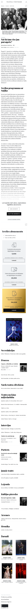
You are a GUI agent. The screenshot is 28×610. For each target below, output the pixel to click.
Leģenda (3, 37)
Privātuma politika (6, 597)
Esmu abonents (14, 208)
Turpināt (14, 260)
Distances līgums (6, 602)
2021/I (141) (16, 47)
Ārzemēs (5, 515)
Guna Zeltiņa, (7, 47)
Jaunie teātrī (7, 470)
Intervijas (6, 425)
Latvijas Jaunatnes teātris (14, 219)
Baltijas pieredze (9, 494)
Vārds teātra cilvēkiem (12, 384)
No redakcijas (8, 350)
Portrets (5, 449)
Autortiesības (5, 599)
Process (5, 360)
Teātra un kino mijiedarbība (8, 396)
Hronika (5, 526)
